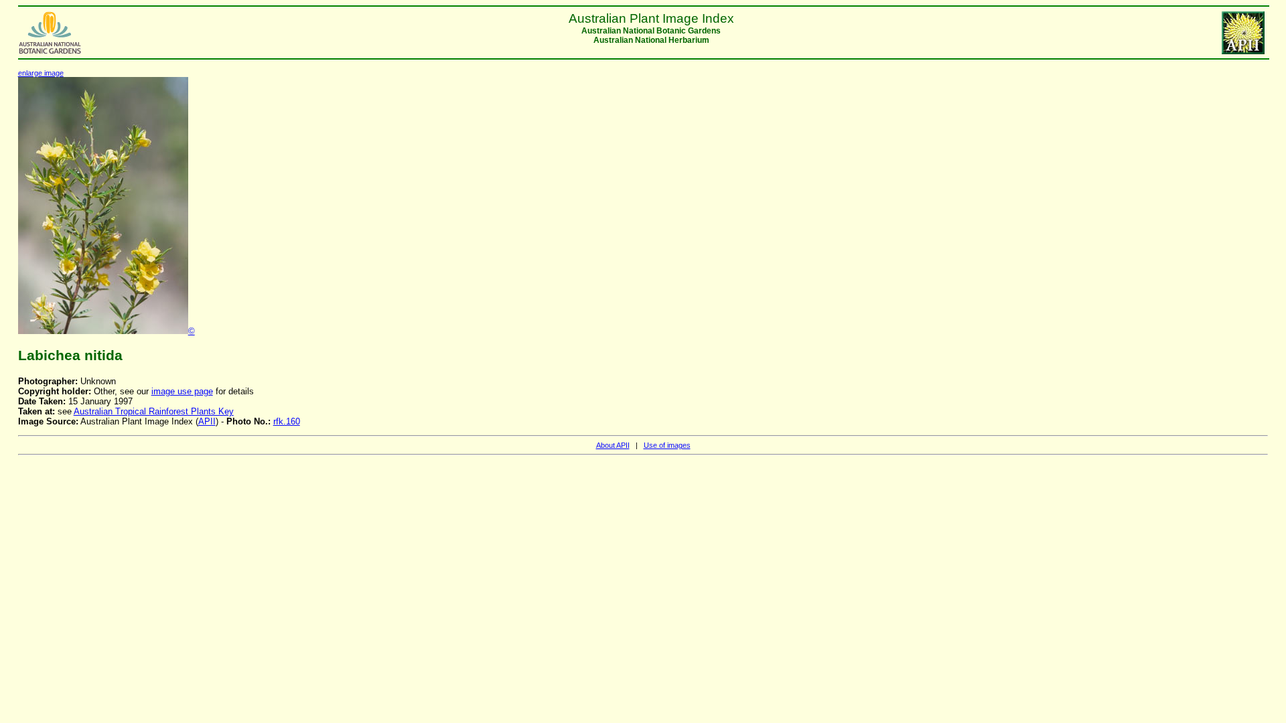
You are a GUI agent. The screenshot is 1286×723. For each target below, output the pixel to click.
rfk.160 (286, 421)
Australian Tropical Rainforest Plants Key (154, 411)
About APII (613, 445)
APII (207, 421)
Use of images (667, 445)
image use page (182, 391)
